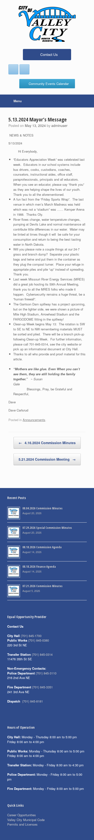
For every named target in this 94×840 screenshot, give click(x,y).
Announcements (34, 419)
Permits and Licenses (22, 824)
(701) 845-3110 (46, 673)
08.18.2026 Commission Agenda (41, 547)
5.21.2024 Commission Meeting (47, 459)
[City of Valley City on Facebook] (13, 69)
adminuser (59, 125)
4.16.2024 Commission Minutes (47, 442)
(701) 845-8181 (32, 701)
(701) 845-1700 (31, 635)
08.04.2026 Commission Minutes (42, 508)
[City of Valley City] (47, 24)
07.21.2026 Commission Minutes (42, 586)
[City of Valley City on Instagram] (24, 69)
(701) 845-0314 (42, 654)
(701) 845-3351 (42, 687)
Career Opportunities (21, 815)
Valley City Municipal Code (26, 819)
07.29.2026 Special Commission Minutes (47, 528)
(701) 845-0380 (38, 640)
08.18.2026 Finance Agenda (39, 567)
